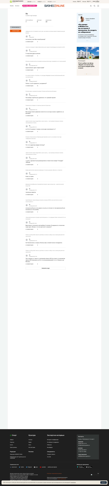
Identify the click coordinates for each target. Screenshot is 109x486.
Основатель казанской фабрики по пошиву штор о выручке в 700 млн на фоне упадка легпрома (87, 36)
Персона (12, 442)
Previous (79, 40)
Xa (29, 35)
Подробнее (73, 482)
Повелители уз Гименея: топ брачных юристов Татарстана (38, 105)
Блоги (11, 444)
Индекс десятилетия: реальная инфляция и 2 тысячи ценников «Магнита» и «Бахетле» (44, 170)
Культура (32, 435)
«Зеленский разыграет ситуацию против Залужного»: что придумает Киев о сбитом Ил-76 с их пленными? (46, 218)
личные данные (15, 27)
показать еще (46, 268)
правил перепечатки (61, 478)
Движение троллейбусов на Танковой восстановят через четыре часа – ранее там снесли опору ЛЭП (45, 185)
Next (97, 40)
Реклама (31, 451)
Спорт (14, 435)
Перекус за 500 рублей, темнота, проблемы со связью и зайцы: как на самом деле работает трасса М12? (45, 235)
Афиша (11, 439)
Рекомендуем (81, 60)
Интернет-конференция (52, 439)
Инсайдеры (50, 447)
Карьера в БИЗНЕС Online (16, 454)
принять (104, 482)
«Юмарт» (88, 20)
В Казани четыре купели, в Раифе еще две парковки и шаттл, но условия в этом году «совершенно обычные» (43, 137)
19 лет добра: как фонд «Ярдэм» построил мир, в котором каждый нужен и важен (86, 65)
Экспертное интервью (55, 435)
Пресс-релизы (13, 447)
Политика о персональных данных (54, 473)
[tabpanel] (88, 27)
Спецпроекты (51, 451)
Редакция (13, 451)
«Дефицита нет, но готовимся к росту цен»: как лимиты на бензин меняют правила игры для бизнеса (45, 32)
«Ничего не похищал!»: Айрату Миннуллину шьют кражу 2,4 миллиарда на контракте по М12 (45, 47)
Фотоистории (32, 447)
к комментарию (29, 41)
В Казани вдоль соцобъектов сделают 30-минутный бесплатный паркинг (41, 91)
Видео (30, 442)
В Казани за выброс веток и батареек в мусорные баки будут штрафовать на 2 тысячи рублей (46, 61)
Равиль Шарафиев (90, 18)
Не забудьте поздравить (53, 442)
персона (80, 14)
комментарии (15, 30)
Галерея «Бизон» (51, 454)
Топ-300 (49, 456)
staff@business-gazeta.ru (84, 456)
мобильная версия (52, 467)
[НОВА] (29, 6)
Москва (84, 1)
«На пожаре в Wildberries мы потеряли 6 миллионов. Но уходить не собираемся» (87, 28)
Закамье (17, 5)
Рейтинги (49, 444)
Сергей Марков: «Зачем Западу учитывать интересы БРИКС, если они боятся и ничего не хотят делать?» (44, 201)
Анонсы (30, 439)
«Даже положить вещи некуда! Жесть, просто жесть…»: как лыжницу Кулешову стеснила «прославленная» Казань (44, 122)
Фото (30, 444)
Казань (74, 1)
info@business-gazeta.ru (84, 445)
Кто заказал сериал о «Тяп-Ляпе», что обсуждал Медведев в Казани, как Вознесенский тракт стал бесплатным (45, 76)
